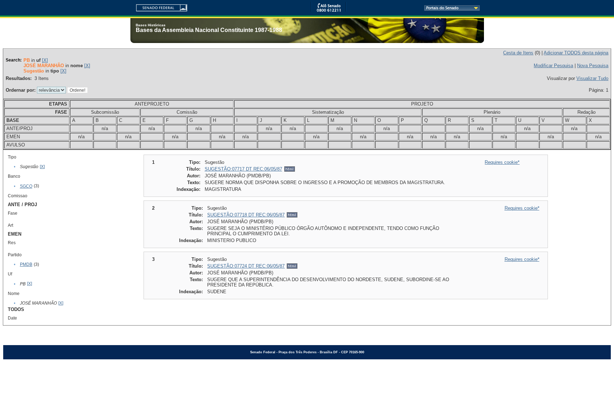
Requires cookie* (502, 162)
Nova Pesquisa (592, 65)
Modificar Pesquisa (553, 65)
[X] (45, 60)
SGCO (26, 186)
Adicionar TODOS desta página (576, 52)
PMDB (26, 264)
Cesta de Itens (518, 52)
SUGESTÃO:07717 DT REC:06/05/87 (243, 169)
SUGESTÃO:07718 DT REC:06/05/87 (246, 215)
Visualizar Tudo (592, 78)
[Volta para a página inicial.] (158, 6)
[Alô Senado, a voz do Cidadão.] (329, 10)
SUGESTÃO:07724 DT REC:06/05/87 (246, 266)
